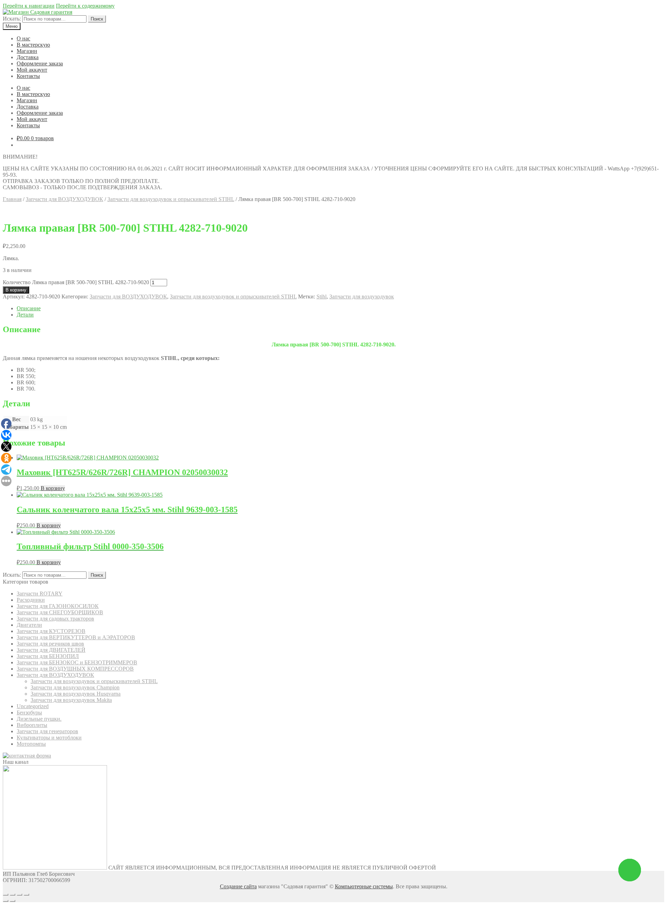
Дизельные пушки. (39, 719)
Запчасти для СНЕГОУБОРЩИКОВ (60, 612)
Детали (25, 315)
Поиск (97, 19)
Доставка (28, 57)
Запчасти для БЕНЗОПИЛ (48, 656)
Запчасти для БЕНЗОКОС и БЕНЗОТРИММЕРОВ (77, 662)
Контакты (28, 76)
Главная (12, 199)
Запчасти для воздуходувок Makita (71, 700)
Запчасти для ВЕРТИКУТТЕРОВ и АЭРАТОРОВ (76, 637)
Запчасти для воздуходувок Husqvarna (76, 694)
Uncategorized (33, 706)
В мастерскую (33, 45)
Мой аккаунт (32, 70)
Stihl (321, 296)
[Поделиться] (12, 895)
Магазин (27, 51)
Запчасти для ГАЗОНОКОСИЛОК (58, 606)
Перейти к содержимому (85, 6)
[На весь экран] (19, 895)
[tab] (340, 308)
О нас (23, 38)
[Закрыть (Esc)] (5, 895)
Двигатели (29, 625)
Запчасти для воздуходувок (361, 296)
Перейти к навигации (29, 6)
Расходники (31, 600)
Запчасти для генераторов (47, 731)
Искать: (12, 19)
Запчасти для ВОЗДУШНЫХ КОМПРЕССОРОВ (75, 669)
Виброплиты (32, 725)
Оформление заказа (40, 63)
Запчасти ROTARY (40, 593)
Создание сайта (238, 886)
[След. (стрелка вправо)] (12, 901)
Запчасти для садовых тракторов (55, 619)
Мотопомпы (31, 744)
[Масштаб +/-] (26, 895)
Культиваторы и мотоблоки (49, 737)
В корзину (16, 290)
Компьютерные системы (364, 886)
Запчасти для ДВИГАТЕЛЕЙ (51, 650)
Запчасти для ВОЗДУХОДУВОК (64, 199)
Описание (29, 308)
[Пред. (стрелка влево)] (5, 901)
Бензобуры (29, 712)
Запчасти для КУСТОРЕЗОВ (51, 631)
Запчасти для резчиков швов (50, 644)
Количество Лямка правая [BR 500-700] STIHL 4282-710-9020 (76, 282)
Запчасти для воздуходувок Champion (75, 687)
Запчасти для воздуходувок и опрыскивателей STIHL (170, 199)
